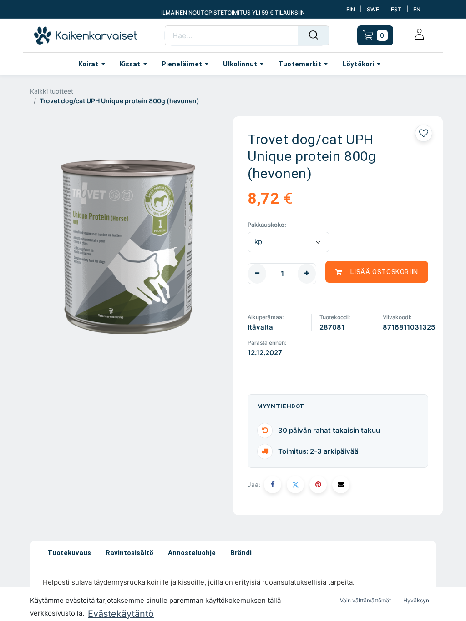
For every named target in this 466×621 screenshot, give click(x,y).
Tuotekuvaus (69, 553)
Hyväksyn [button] (416, 600)
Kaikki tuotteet (51, 91)
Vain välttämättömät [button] (365, 600)
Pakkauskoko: (267, 224)
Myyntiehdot (280, 406)
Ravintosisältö (129, 553)
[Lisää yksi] (307, 274)
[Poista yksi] (257, 274)
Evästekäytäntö (121, 613)
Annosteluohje (192, 553)
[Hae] (313, 35)
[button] (376, 272)
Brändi (241, 553)
